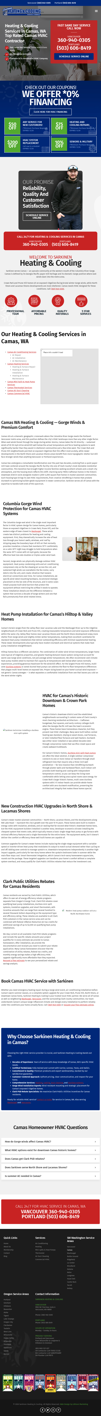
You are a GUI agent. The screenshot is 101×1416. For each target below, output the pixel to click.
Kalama (70, 1269)
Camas (69, 1250)
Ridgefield (71, 1260)
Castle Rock (71, 1282)
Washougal (36, 531)
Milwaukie (8, 1341)
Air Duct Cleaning (42, 1256)
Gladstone (8, 1348)
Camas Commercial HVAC (18, 393)
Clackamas (8, 1325)
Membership (8, 1250)
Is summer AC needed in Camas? (23, 1176)
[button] (96, 11)
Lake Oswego (9, 1319)
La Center (71, 1263)
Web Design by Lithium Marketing (74, 1404)
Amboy (69, 1288)
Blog (5, 1256)
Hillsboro (7, 1306)
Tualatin (7, 1328)
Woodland (71, 1266)
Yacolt (69, 1285)
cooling (46, 1083)
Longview (70, 1276)
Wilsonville (8, 1335)
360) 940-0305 (47, 1315)
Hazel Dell (71, 1279)
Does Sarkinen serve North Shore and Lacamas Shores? (36, 1167)
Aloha (6, 1312)
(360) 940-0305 (57, 289)
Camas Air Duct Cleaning (18, 390)
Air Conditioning (41, 1243)
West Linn (7, 1332)
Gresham (7, 1303)
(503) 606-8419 (46, 1323)
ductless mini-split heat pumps (82, 753)
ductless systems (13, 667)
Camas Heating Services (18, 364)
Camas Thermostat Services (19, 387)
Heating (38, 1083)
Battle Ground (72, 1256)
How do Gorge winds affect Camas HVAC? (28, 1141)
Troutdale (7, 1344)
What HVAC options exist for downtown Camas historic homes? (40, 1150)
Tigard (6, 1316)
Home (6, 1243)
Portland (7, 1300)
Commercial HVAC (42, 1259)
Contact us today (44, 1099)
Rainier (6, 1354)
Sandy (6, 1351)
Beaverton (8, 1309)
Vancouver (36, 999)
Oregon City (8, 1322)
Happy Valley (9, 1338)
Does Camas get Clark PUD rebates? (25, 1158)
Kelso (69, 1272)
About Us (7, 1247)
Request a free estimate (14, 960)
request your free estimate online (79, 1005)
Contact (7, 1253)
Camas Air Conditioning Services (21, 352)
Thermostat (39, 1253)
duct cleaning (57, 1083)
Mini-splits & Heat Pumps (45, 1250)
